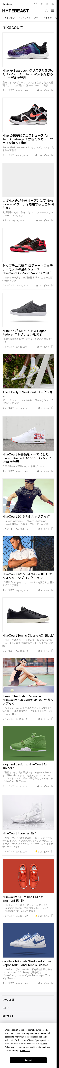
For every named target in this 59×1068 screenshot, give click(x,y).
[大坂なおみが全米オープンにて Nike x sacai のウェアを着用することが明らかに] (28, 180)
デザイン (47, 17)
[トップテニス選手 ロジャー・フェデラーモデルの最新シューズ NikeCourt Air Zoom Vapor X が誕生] (28, 245)
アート (37, 17)
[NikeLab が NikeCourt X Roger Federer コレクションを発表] (28, 310)
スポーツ (6, 220)
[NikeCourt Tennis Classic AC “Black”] (28, 614)
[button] (52, 90)
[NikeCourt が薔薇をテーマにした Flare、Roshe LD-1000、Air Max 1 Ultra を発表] (28, 433)
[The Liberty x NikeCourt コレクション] (28, 371)
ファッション (8, 17)
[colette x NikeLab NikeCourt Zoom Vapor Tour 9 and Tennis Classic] (28, 940)
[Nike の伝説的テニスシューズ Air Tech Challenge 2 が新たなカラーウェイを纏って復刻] (28, 115)
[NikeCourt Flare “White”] (28, 812)
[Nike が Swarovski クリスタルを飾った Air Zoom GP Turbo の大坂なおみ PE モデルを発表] (28, 49)
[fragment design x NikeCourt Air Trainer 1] (28, 743)
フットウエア (24, 17)
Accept (28, 1060)
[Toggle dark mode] (46, 10)
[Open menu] (52, 10)
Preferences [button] (25, 1050)
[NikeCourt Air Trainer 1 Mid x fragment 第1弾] (28, 876)
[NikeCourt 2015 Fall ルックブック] (28, 495)
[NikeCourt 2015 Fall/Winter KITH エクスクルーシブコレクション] (28, 553)
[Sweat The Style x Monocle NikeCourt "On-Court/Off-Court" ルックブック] (28, 675)
